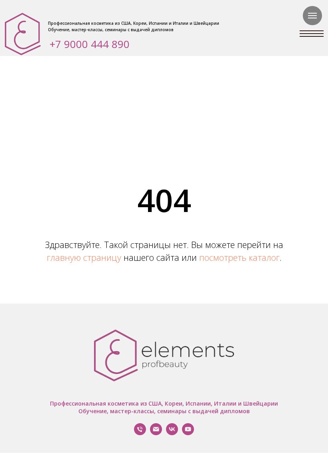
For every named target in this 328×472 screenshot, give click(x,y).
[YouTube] (188, 433)
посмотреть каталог (239, 257)
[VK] (172, 433)
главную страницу (84, 257)
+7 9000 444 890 (90, 44)
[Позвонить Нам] (140, 433)
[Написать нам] (156, 433)
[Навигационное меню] (312, 15)
